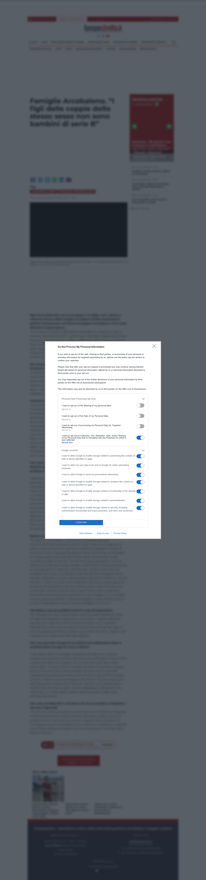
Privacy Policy (120, 533)
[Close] (155, 347)
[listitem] (103, 398)
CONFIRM (81, 522)
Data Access (103, 533)
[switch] (140, 405)
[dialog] (103, 440)
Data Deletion (85, 533)
